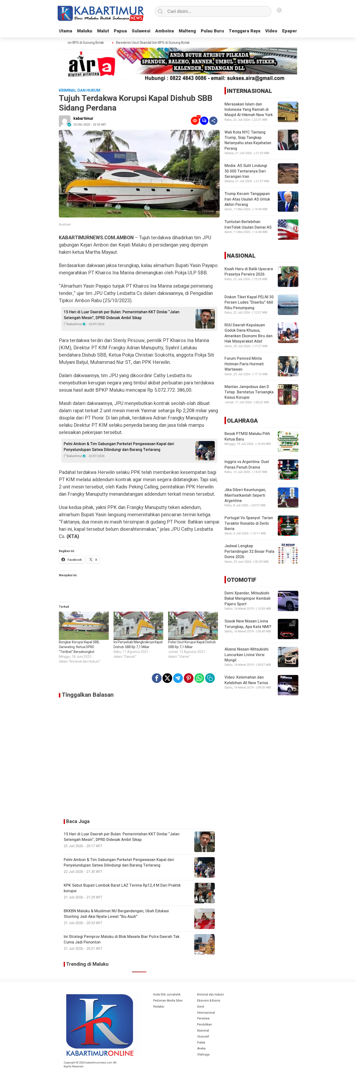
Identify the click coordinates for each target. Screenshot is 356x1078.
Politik (201, 1043)
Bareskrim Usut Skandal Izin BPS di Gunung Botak (141, 42)
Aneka (201, 1048)
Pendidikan (204, 1024)
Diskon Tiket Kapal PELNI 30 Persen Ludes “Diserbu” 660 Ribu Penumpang (249, 302)
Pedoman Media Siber (168, 1000)
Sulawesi (141, 31)
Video (271, 31)
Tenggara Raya (244, 31)
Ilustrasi (65, 224)
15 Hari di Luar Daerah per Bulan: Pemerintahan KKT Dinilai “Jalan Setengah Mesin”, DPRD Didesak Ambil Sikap (121, 315)
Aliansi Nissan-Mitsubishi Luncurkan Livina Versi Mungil (246, 655)
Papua (120, 31)
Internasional (206, 1013)
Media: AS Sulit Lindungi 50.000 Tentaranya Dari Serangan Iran (245, 171)
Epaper (289, 31)
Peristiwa (203, 1018)
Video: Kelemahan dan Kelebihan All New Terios (246, 680)
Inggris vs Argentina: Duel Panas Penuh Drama (246, 464)
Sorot (200, 1006)
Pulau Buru (212, 31)
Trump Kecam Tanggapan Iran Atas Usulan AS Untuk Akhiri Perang (247, 199)
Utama (65, 31)
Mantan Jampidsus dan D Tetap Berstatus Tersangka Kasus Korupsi (249, 392)
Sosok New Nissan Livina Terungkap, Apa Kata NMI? (247, 624)
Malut (103, 31)
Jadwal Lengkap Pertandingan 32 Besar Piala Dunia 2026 (249, 551)
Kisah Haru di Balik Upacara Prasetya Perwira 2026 (248, 271)
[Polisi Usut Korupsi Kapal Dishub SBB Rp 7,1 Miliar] (193, 626)
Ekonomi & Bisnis (208, 1000)
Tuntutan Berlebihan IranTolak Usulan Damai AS (247, 224)
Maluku (84, 31)
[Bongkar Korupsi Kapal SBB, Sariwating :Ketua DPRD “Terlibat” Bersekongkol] (84, 626)
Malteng (187, 31)
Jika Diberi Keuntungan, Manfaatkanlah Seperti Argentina (245, 495)
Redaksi (158, 1006)
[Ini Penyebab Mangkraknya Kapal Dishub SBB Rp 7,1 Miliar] (138, 626)
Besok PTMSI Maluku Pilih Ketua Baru (247, 436)
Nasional (203, 1030)
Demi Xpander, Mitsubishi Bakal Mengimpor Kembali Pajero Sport (247, 599)
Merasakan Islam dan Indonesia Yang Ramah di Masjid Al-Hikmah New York (248, 109)
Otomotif (203, 1036)
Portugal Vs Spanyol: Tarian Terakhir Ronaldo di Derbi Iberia (248, 523)
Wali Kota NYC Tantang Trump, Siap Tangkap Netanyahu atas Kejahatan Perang (247, 140)
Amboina (164, 31)
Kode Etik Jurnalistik (166, 994)
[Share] (213, 121)
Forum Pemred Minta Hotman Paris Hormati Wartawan (244, 364)
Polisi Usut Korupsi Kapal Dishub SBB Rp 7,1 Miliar (192, 645)
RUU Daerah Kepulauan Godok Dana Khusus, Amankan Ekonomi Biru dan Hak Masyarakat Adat (248, 333)
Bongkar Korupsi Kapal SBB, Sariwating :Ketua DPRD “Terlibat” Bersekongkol (79, 647)
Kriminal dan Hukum (210, 994)
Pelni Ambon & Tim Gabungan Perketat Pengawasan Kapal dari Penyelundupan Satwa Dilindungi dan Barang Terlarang (119, 447)
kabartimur (83, 118)
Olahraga (203, 1054)
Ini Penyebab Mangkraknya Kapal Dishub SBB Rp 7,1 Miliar (138, 645)
